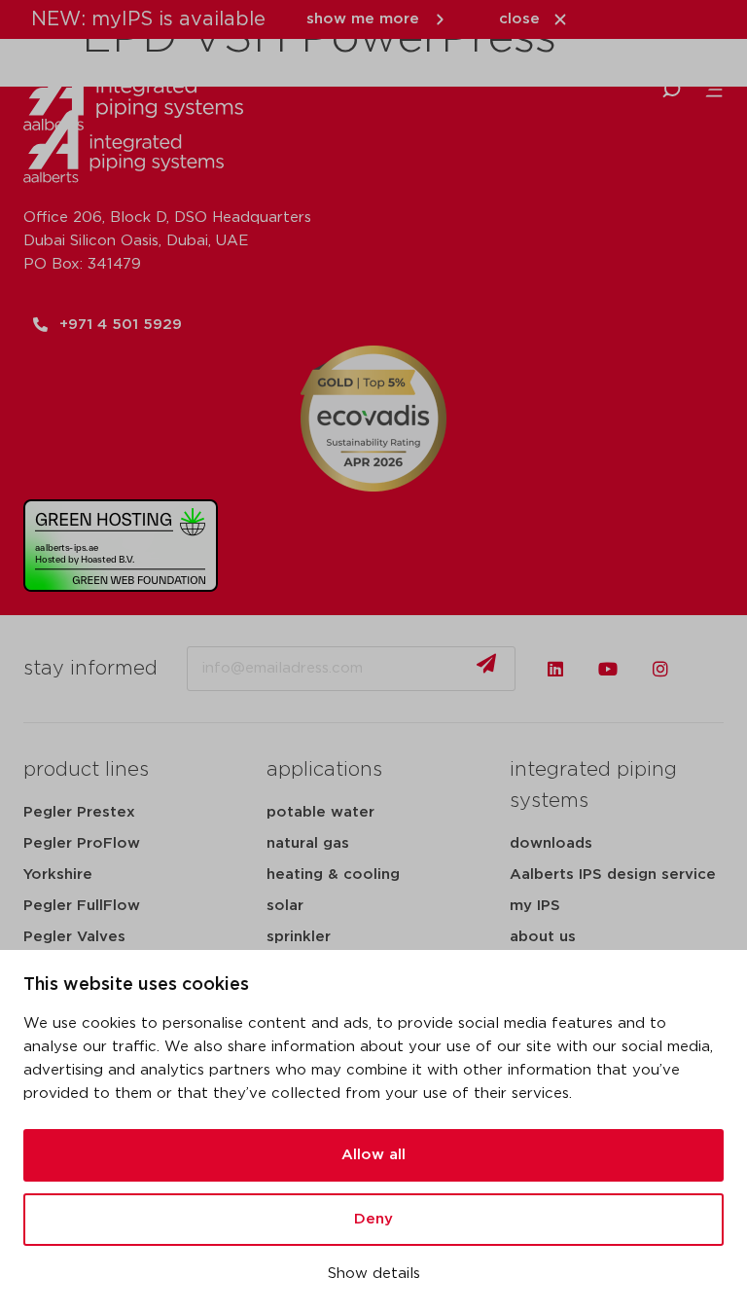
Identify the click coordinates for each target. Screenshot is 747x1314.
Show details (374, 1273)
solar (285, 905)
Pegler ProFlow (81, 843)
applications (324, 770)
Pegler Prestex (79, 812)
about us (543, 937)
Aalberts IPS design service (613, 874)
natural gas (308, 843)
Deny (373, 1219)
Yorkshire (57, 874)
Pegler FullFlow (81, 905)
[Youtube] (608, 668)
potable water (320, 812)
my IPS (535, 905)
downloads (551, 843)
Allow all (373, 1155)
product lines (86, 770)
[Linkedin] (555, 668)
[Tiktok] (713, 668)
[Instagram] (660, 668)
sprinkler (299, 937)
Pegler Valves (74, 937)
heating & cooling (333, 874)
